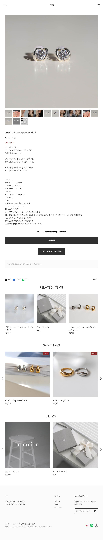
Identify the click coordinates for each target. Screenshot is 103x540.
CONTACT (58, 508)
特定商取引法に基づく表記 (27, 524)
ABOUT (57, 501)
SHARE (18, 280)
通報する (95, 280)
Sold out (51, 240)
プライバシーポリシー (11, 524)
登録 (95, 511)
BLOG (57, 504)
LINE (26, 280)
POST (10, 280)
